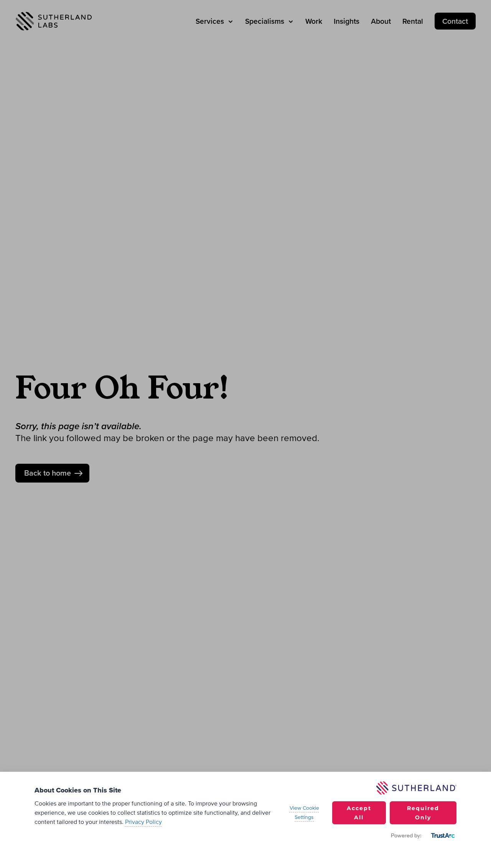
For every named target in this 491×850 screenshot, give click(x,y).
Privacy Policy (143, 822)
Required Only (423, 813)
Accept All (359, 813)
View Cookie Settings (304, 813)
